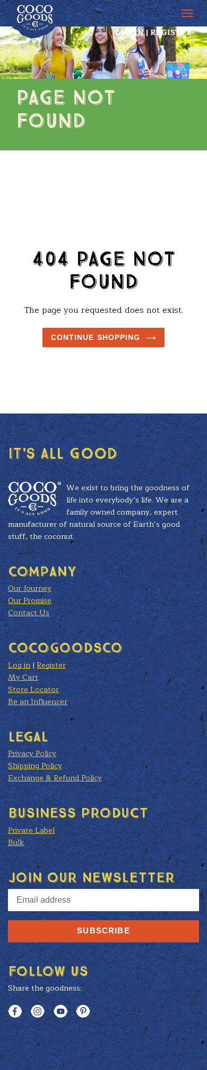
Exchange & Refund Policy (55, 778)
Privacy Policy (32, 754)
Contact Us (28, 613)
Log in (129, 32)
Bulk (16, 843)
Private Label (31, 830)
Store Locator (33, 690)
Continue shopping (96, 337)
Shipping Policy (35, 766)
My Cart (23, 677)
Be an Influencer (37, 702)
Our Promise (29, 601)
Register (171, 32)
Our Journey (29, 588)
